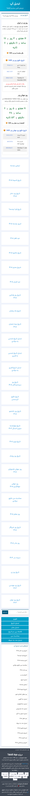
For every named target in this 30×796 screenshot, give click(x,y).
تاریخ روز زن (23, 675)
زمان (27, 774)
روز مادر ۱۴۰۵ (23, 670)
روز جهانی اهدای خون (21, 694)
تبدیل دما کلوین (22, 699)
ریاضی (24, 776)
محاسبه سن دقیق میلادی (20, 665)
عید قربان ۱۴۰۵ (23, 738)
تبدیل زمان (15, 627)
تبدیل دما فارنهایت (22, 704)
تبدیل (15, 3)
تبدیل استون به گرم (21, 714)
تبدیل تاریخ (15, 623)
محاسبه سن (15, 636)
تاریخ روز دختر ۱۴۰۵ (21, 651)
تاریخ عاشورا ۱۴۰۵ (22, 728)
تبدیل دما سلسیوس (21, 709)
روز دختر (21, 774)
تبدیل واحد (5, 774)
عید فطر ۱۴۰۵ (23, 718)
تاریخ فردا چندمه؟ (22, 656)
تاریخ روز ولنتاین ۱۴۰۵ (21, 743)
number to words (13, 777)
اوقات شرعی (13, 774)
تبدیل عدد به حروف (15, 640)
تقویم (15, 619)
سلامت (19, 776)
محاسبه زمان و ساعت (23, 749)
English (6, 776)
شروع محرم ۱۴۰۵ (22, 733)
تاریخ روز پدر (24, 15)
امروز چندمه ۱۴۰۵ (22, 660)
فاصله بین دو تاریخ (15, 631)
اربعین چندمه (23, 685)
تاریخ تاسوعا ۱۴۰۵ (22, 689)
